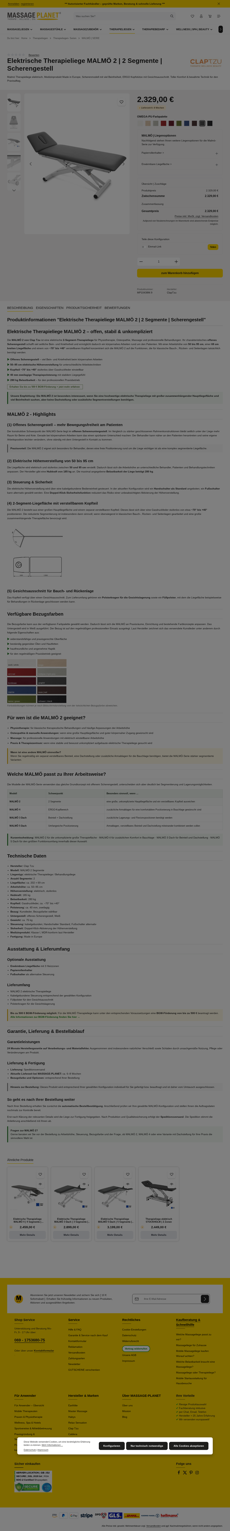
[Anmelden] (205, 1299)
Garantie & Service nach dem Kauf (88, 1335)
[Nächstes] (220, 29)
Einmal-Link (154, 246)
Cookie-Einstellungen (134, 1329)
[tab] (20, 308)
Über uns (127, 1405)
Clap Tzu (73, 1428)
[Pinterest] (191, 1473)
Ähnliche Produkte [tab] (20, 1160)
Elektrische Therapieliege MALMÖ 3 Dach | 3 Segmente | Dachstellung (71, 1220)
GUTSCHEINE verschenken (84, 1369)
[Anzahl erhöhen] (176, 261)
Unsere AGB (129, 1355)
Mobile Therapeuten (25, 1411)
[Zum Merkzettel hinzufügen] (122, 102)
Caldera (72, 1434)
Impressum (128, 1360)
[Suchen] (172, 16)
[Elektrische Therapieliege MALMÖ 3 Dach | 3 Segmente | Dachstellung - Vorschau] (84, 1184)
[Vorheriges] (31, 164)
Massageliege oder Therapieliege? (196, 1372)
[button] (180, 153)
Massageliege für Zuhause (191, 1345)
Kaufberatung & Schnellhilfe (188, 1322)
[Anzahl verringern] (141, 261)
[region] (69, 163)
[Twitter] (185, 1473)
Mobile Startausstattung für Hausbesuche (191, 1381)
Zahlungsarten (76, 1358)
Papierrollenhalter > (153, 152)
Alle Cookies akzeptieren (189, 1445)
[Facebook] (179, 1473)
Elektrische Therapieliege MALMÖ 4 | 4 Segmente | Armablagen (27, 1220)
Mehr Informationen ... (52, 1445)
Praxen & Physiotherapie (28, 1416)
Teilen (213, 247)
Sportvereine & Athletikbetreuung (33, 1428)
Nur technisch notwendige (147, 1445)
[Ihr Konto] (201, 16)
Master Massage (77, 1411)
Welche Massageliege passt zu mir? (193, 1337)
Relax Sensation (77, 1422)
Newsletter (74, 1364)
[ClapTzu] (206, 63)
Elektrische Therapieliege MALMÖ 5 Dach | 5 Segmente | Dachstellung (115, 1220)
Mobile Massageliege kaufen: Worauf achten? (192, 1353)
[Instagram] (197, 1473)
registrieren (27, 3)
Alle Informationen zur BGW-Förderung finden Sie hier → (45, 1016)
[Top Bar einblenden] (219, 16)
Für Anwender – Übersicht (29, 1405)
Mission (126, 1411)
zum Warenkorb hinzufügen (180, 273)
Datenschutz (129, 1335)
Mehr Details (27, 1234)
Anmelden (13, 3)
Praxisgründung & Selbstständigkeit (24, 1437)
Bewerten (34, 54)
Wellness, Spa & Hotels (27, 1422)
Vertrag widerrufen (136, 1348)
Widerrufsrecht (130, 1341)
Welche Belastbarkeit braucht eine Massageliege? (195, 1364)
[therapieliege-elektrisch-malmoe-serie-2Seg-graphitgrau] (77, 163)
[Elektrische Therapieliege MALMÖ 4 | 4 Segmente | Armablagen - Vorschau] (40, 1184)
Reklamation (75, 1346)
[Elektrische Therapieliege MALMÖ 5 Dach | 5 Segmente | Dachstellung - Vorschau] (128, 1184)
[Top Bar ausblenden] (218, 3)
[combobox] (120, 16)
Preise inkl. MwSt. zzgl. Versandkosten (196, 216)
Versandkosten (76, 1352)
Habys (71, 1416)
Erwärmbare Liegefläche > (157, 164)
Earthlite (73, 1405)
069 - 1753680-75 (29, 1340)
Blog (124, 1416)
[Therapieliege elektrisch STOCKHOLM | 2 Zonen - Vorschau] (171, 1184)
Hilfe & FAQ (74, 1329)
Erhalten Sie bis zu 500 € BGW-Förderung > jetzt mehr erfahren (45, 387)
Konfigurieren (111, 1445)
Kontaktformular (77, 1341)
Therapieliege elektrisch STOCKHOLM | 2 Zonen (159, 1220)
